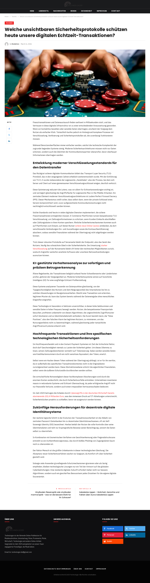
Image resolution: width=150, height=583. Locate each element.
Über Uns (78, 569)
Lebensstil (44, 11)
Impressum (102, 11)
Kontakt (115, 11)
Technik (9, 23)
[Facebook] (9, 129)
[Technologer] (75, 4)
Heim (32, 11)
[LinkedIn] (9, 141)
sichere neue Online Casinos (87, 226)
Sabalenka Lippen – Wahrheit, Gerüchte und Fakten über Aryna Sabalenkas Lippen (99, 493)
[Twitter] (9, 135)
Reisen (73, 11)
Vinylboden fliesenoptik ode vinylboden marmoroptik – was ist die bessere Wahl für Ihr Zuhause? (51, 495)
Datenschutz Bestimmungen (57, 569)
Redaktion (15, 44)
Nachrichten (59, 11)
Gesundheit (86, 11)
